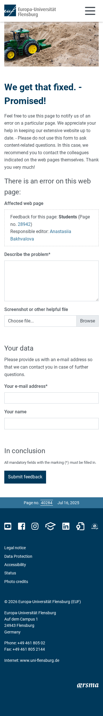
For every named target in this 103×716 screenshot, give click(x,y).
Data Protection (18, 556)
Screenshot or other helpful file (36, 309)
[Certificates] (80, 526)
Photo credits (16, 581)
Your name (15, 411)
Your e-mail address (25, 386)
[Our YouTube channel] (7, 526)
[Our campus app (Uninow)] (50, 526)
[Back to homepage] (30, 11)
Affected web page (23, 203)
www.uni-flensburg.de (39, 660)
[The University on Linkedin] (66, 526)
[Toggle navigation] (90, 10)
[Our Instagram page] (35, 526)
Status (10, 573)
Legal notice (15, 547)
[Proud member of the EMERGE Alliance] (95, 526)
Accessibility (15, 564)
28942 (24, 224)
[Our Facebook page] (21, 526)
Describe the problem (27, 254)
